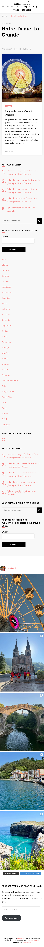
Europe (5, 369)
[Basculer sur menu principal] (3, 6)
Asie (4, 386)
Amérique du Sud (10, 380)
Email (5, 236)
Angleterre (6, 325)
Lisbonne (6, 309)
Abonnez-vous (12, 918)
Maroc (5, 413)
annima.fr (22, 3)
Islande (5, 265)
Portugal (6, 424)
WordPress (27, 942)
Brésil (4, 419)
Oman (4, 408)
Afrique (5, 270)
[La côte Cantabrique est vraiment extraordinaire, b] (22, 840)
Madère (5, 353)
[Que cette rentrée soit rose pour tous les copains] (22, 603)
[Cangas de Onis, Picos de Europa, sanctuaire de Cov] (22, 662)
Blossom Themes (33, 940)
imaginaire (6, 287)
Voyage (5, 364)
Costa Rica (7, 397)
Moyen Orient (8, 391)
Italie (4, 259)
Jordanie (6, 320)
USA (4, 402)
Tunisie (5, 331)
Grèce (4, 303)
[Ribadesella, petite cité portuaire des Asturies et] (22, 781)
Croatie (5, 281)
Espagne (6, 375)
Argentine (6, 342)
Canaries (6, 298)
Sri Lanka (6, 314)
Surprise (5, 276)
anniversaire (7, 292)
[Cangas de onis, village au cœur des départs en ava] (22, 722)
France (9, 106)
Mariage (5, 347)
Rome (4, 336)
